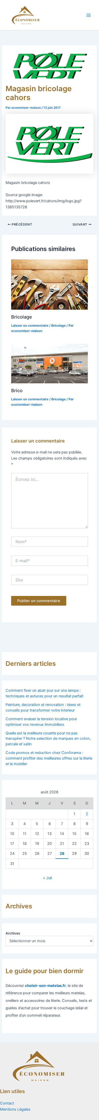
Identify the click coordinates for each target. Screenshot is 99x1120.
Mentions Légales (15, 1109)
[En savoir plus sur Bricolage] (49, 284)
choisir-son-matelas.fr (45, 985)
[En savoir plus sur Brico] (49, 363)
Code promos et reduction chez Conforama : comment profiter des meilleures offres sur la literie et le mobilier (49, 758)
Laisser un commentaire (29, 325)
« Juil (47, 878)
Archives (13, 933)
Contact (7, 1103)
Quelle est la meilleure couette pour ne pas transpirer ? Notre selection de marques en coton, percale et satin (48, 739)
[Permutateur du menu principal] (88, 15)
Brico (17, 390)
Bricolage (21, 317)
